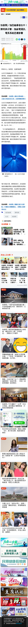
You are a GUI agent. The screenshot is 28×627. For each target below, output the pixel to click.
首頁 (3, 5)
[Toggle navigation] (2, 2)
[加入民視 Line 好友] (14, 418)
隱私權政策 (19, 623)
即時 (8, 5)
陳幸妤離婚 (16, 5)
